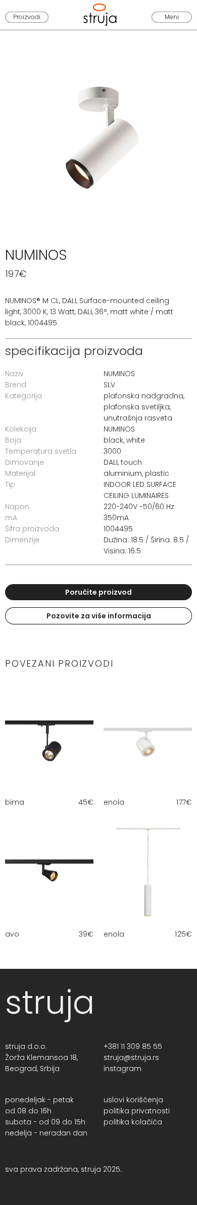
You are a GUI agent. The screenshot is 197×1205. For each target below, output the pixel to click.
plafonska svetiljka (137, 407)
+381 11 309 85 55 (133, 1046)
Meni (172, 17)
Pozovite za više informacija (98, 616)
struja (49, 1002)
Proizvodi (26, 17)
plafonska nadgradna (143, 396)
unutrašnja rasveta (138, 418)
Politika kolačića (133, 1122)
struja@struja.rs (131, 1057)
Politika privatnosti (137, 1111)
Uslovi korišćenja (133, 1100)
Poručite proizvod (98, 592)
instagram (122, 1069)
